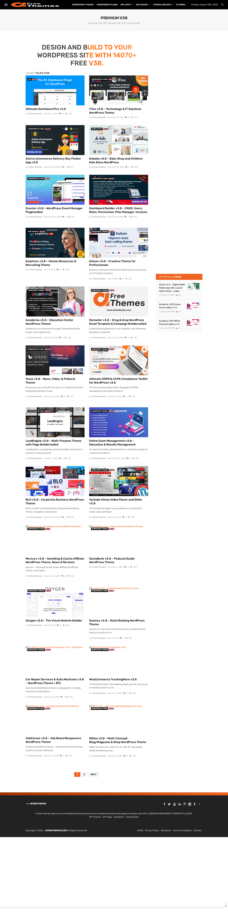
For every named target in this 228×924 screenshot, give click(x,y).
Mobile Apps (97, 129)
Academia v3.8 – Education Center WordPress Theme (50, 321)
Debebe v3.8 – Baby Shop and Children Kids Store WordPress (116, 160)
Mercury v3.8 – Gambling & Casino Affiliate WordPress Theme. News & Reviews (55, 560)
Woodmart (119, 817)
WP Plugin (107, 817)
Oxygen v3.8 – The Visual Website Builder (54, 620)
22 (179, 295)
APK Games (142, 4)
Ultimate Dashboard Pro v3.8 (46, 109)
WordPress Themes (83, 4)
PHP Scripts (33, 232)
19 (179, 311)
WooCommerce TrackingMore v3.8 (113, 679)
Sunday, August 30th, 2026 (204, 4)
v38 (29, 79)
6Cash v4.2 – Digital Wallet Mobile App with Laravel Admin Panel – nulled (172, 287)
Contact (197, 830)
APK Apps (126, 4)
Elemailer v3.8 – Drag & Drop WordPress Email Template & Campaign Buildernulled (117, 321)
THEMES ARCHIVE (162, 4)
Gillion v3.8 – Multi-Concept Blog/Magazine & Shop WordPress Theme (117, 740)
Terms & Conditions (182, 830)
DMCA (140, 830)
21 (179, 328)
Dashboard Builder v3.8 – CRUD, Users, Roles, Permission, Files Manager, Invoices (118, 210)
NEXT (93, 774)
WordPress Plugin (107, 4)
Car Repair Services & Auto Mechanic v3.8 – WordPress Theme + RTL (55, 681)
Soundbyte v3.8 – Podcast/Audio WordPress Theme (112, 560)
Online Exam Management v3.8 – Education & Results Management (112, 442)
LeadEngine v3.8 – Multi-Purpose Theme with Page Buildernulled (53, 442)
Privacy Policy (152, 830)
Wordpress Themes (100, 232)
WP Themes (95, 817)
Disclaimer (166, 830)
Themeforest (132, 817)
